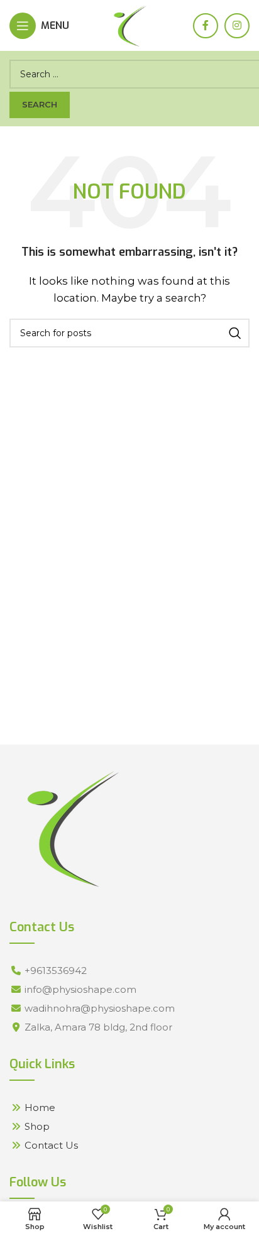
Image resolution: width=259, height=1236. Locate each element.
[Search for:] (129, 74)
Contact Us (51, 1145)
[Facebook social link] (205, 25)
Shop (37, 1126)
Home (40, 1107)
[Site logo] (129, 24)
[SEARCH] (235, 333)
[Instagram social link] (237, 25)
